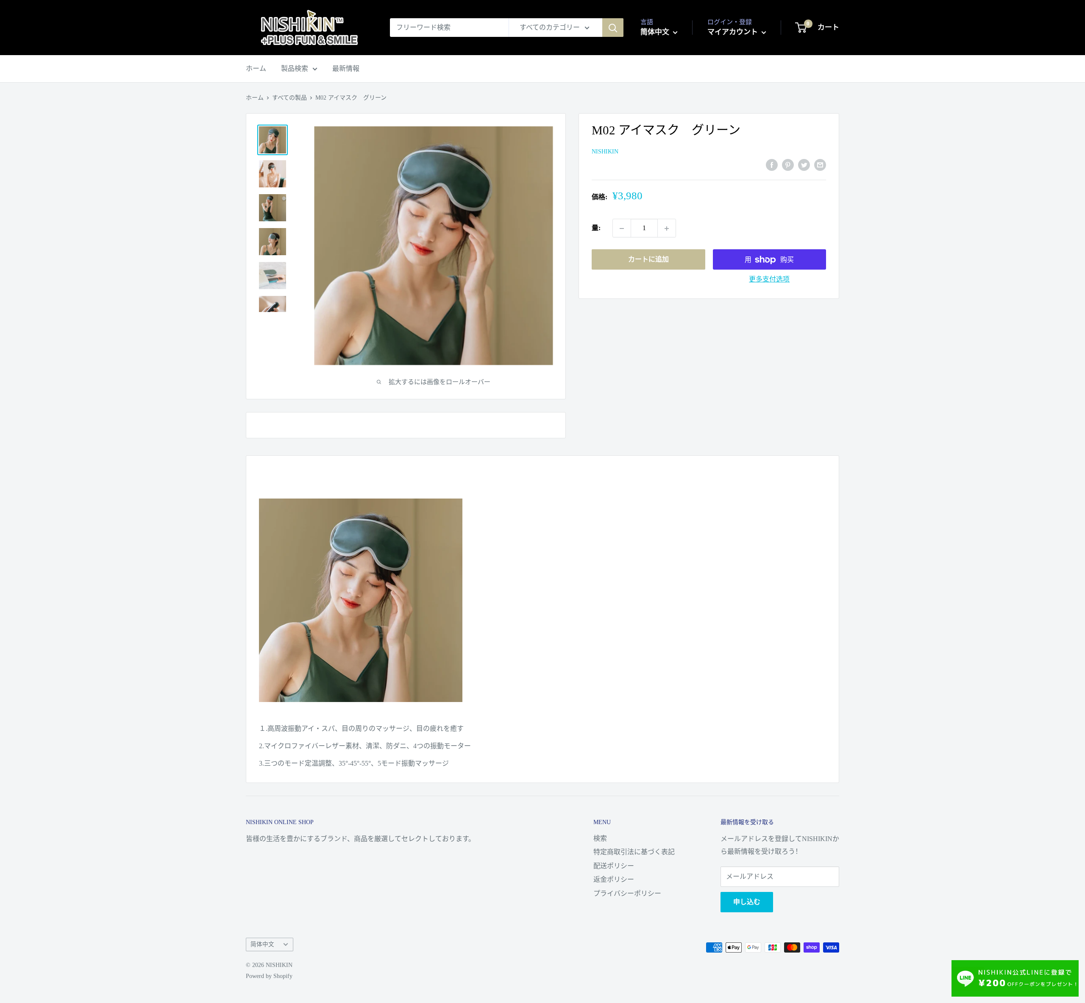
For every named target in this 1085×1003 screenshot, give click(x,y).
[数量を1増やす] (667, 228)
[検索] (612, 27)
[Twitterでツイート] (804, 164)
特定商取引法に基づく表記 (634, 851)
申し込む (746, 901)
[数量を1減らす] (622, 228)
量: (596, 228)
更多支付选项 (769, 279)
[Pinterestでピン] (788, 164)
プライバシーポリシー (627, 893)
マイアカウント (733, 32)
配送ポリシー (613, 865)
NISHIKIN (605, 152)
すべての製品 (289, 98)
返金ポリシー (613, 879)
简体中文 (262, 944)
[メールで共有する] (820, 164)
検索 (600, 838)
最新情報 (345, 68)
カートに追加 (648, 259)
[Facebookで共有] (772, 164)
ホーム (256, 68)
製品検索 (294, 68)
